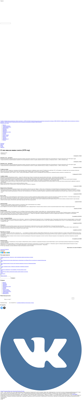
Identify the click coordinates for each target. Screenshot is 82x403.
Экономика (5, 129)
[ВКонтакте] (2, 252)
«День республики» (6, 125)
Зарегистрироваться (12, 8)
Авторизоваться (24, 14)
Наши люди (10, 391)
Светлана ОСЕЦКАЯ (4, 249)
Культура (4, 133)
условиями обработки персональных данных (25, 302)
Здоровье (4, 132)
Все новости (2, 273)
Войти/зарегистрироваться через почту (23, 7)
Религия (4, 136)
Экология (4, 137)
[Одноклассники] (4, 252)
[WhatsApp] (7, 252)
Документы (15, 391)
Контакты (19, 391)
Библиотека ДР (5, 293)
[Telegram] (5, 252)
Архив (1, 391)
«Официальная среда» (7, 126)
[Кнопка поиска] (1, 22)
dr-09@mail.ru (74, 394)
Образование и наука (7, 131)
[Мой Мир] (9, 252)
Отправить (13, 278)
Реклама (22, 391)
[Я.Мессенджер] (1, 252)
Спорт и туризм (6, 134)
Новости (4, 124)
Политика (4, 128)
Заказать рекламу (3, 275)
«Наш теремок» (6, 127)
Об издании (5, 391)
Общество (5, 130)
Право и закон (5, 135)
